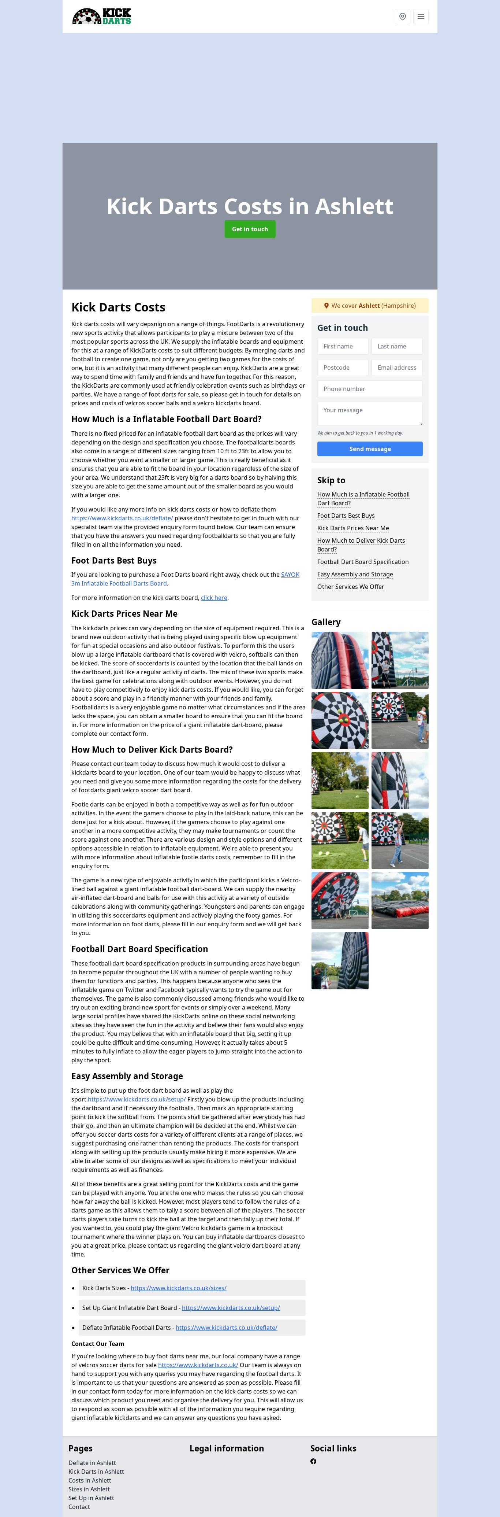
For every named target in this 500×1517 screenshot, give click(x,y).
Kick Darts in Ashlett (96, 1472)
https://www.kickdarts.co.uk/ (198, 1365)
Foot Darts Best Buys (346, 516)
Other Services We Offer (350, 587)
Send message (370, 449)
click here (214, 598)
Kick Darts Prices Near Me (353, 528)
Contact (79, 1507)
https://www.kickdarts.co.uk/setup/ (137, 1099)
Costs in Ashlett (89, 1480)
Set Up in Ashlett (91, 1498)
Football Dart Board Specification (363, 562)
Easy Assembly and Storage (355, 574)
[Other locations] (402, 16)
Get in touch (250, 229)
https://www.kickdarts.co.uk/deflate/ (122, 518)
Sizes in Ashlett (89, 1489)
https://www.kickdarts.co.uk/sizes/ (179, 1288)
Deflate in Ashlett (92, 1463)
